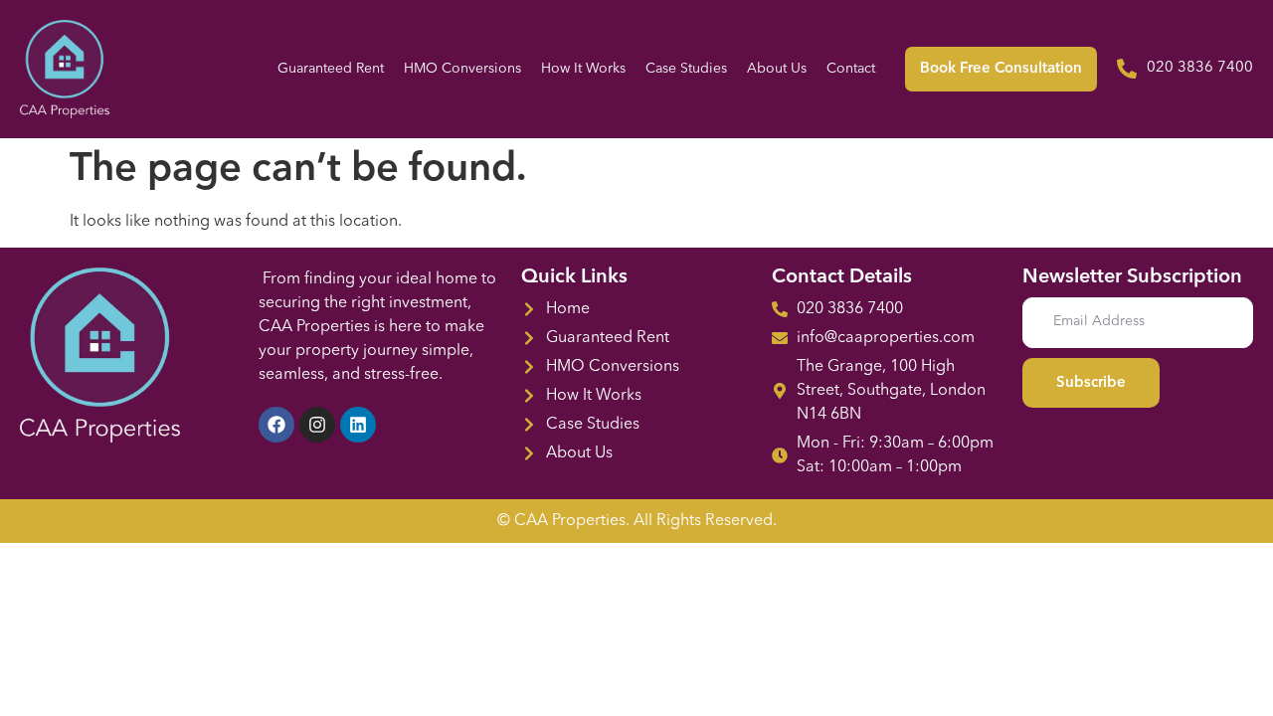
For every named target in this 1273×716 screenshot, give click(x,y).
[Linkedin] (358, 425)
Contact (850, 69)
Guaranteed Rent (330, 69)
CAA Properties (570, 521)
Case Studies (686, 69)
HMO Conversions (462, 69)
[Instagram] (317, 425)
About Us (777, 69)
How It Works (583, 69)
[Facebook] (276, 425)
